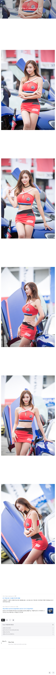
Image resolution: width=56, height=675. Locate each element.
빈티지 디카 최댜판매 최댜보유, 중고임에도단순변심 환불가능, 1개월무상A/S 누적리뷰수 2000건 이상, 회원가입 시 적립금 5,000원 (23, 611)
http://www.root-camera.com (9, 606)
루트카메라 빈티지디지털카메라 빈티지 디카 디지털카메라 (18, 609)
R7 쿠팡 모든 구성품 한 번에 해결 (11, 598)
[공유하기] (7, 620)
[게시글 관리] (10, 620)
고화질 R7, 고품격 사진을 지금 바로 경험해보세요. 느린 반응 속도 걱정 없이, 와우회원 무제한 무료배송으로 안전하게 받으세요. (28, 601)
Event (33, 10)
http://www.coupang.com (8, 596)
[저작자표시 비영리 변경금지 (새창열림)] (17, 620)
